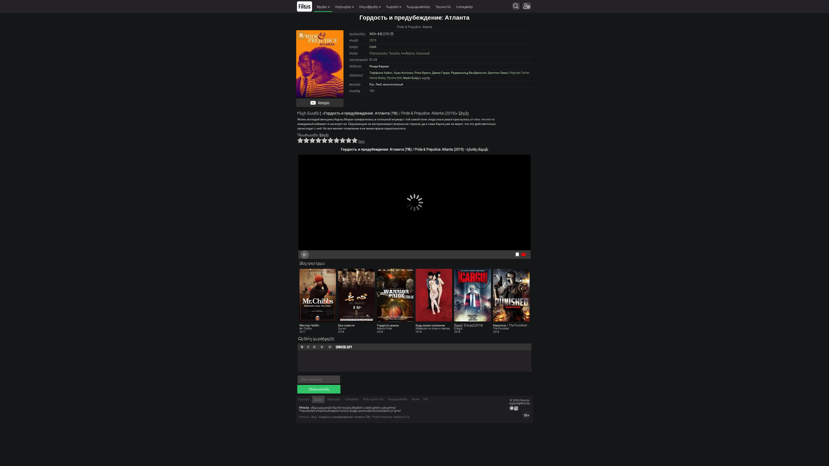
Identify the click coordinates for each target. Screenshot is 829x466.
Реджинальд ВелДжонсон (469, 72)
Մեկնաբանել (319, 389)
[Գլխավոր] (304, 6)
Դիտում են (443, 7)
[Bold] (302, 347)
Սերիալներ (343, 7)
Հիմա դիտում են (373, 399)
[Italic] (308, 347)
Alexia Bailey (377, 78)
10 (355, 140)
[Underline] (314, 347)
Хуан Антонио (403, 72)
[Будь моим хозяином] (434, 295)
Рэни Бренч (422, 72)
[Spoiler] (344, 347)
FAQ (425, 399)
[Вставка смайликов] (330, 347)
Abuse (415, 399)
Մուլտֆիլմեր (368, 7)
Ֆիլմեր (322, 7)
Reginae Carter (519, 72)
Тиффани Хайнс (380, 72)
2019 (372, 40)
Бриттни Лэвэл (498, 72)
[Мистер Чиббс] (317, 295)
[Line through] (322, 347)
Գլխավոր (304, 399)
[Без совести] (356, 295)
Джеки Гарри (441, 72)
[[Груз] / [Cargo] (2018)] (472, 295)
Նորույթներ (464, 7)
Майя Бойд (411, 78)
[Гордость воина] (395, 295)
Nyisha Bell (394, 78)
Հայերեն (392, 7)
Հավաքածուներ (418, 7)
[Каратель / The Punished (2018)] (511, 295)
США (372, 47)
